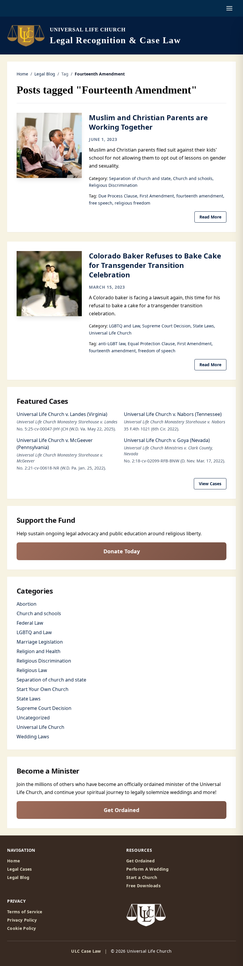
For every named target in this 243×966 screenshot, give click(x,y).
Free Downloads (143, 885)
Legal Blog (44, 74)
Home (22, 74)
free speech (100, 203)
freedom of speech (156, 350)
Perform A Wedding (147, 869)
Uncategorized (33, 717)
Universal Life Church (110, 333)
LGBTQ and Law (124, 326)
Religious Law (32, 670)
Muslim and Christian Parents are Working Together (148, 122)
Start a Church (141, 877)
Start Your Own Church (42, 689)
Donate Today (121, 551)
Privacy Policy (22, 920)
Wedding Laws (33, 736)
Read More (210, 217)
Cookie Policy (21, 928)
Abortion (26, 604)
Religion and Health (38, 651)
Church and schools (192, 178)
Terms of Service (24, 911)
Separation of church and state (140, 178)
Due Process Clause (117, 196)
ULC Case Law (86, 951)
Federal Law (30, 623)
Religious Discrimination (113, 185)
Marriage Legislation (40, 642)
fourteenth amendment (199, 196)
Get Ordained (121, 810)
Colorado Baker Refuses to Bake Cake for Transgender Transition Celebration (155, 265)
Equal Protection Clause (151, 343)
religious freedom (132, 203)
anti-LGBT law (111, 343)
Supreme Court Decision (166, 326)
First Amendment (157, 196)
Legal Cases (19, 869)
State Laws (203, 326)
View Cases (210, 483)
